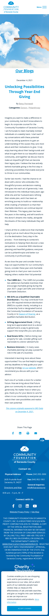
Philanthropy (34, 107)
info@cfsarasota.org (36, 487)
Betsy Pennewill (26, 103)
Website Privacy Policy (19, 512)
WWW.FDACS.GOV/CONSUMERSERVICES (20, 544)
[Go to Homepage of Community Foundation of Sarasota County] (11, 7)
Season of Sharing (27, 314)
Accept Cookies (24, 609)
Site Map (35, 512)
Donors (24, 107)
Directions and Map (13, 487)
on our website (29, 368)
